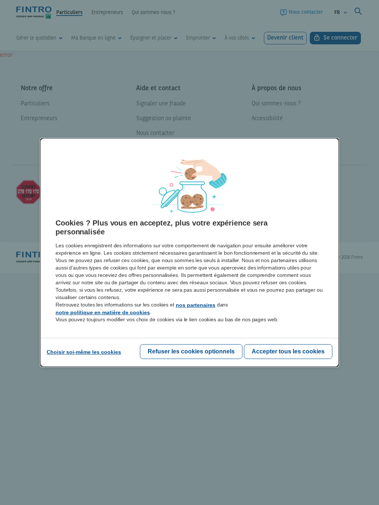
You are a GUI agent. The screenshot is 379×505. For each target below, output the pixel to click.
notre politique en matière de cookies (103, 312)
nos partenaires (195, 305)
